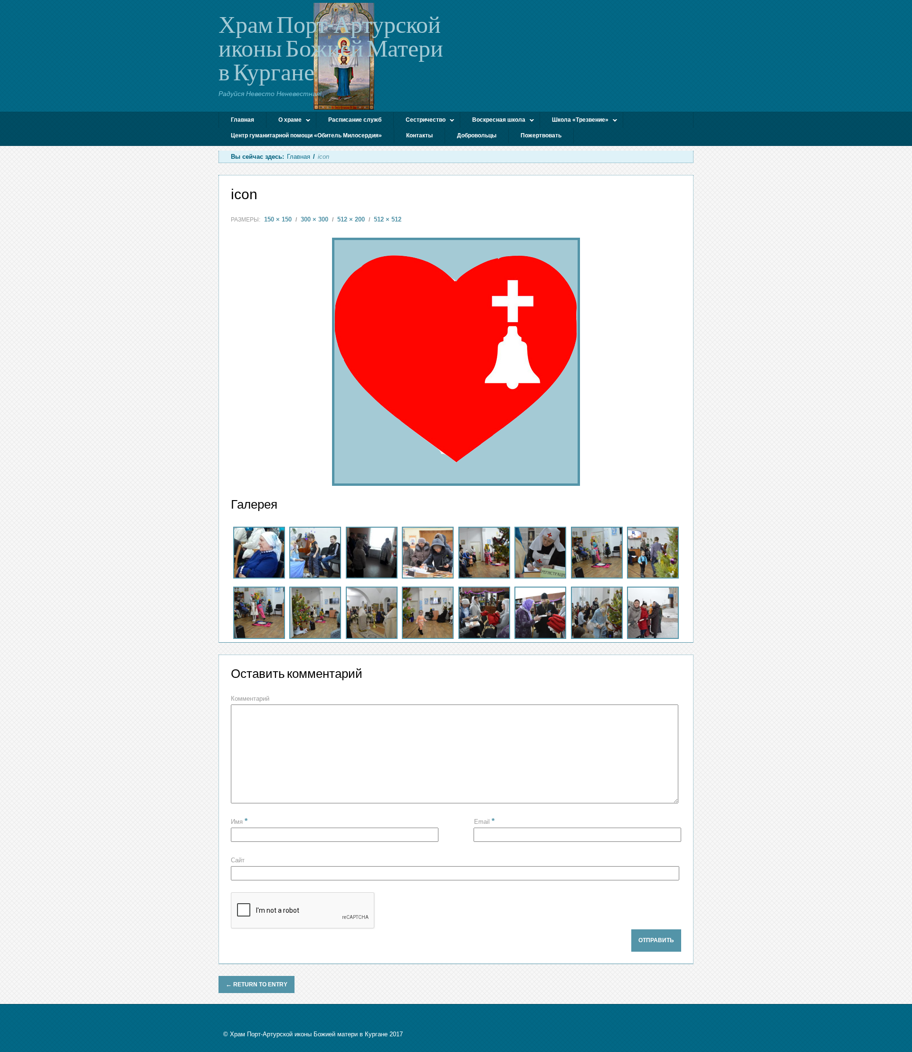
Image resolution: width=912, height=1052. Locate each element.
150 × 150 (278, 219)
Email (484, 821)
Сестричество (420, 120)
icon (244, 194)
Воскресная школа (492, 120)
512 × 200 (351, 219)
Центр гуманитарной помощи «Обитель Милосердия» (306, 135)
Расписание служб (354, 119)
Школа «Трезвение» (574, 120)
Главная (242, 119)
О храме (284, 120)
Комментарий (250, 698)
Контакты (419, 135)
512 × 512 (387, 219)
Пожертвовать (541, 135)
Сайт (238, 860)
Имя (239, 821)
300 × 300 (314, 219)
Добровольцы (476, 135)
